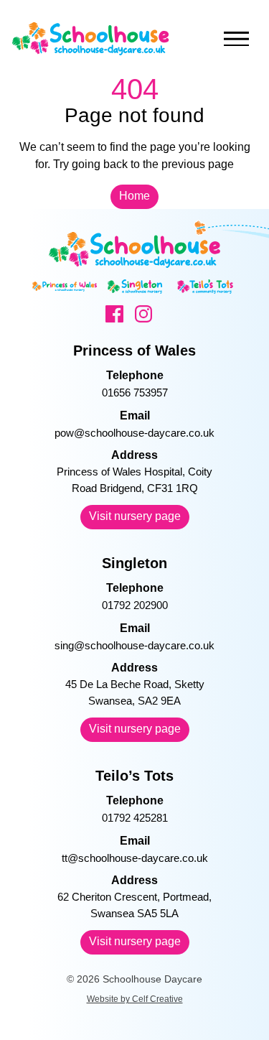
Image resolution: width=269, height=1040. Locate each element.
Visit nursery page (135, 516)
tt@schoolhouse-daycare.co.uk (135, 858)
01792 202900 (135, 605)
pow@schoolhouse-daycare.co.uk (134, 433)
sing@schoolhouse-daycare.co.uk (134, 645)
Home (134, 196)
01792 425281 (135, 818)
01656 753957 (135, 392)
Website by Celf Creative (135, 999)
